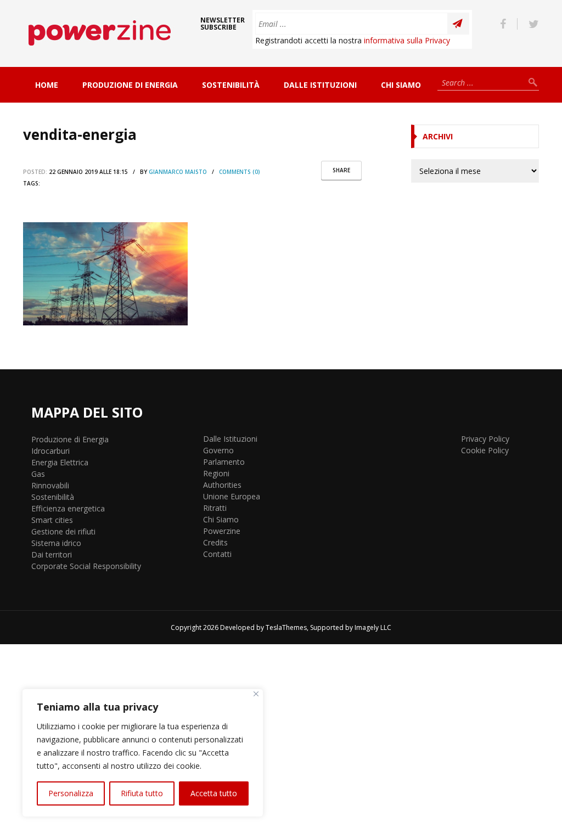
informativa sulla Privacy (407, 40)
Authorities (222, 485)
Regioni (216, 473)
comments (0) (239, 172)
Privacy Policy (485, 438)
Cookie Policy (485, 450)
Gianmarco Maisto (178, 172)
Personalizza (70, 793)
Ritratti (215, 508)
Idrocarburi (50, 451)
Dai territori (51, 554)
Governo (218, 450)
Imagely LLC (373, 627)
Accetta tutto (213, 793)
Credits (215, 542)
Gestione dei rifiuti (63, 531)
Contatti (217, 554)
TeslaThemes (286, 627)
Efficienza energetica (68, 508)
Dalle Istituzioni (320, 85)
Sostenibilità (231, 85)
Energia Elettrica (59, 462)
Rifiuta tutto (142, 793)
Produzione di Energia (130, 85)
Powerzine (221, 531)
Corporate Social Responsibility (86, 566)
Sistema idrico (56, 543)
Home (46, 85)
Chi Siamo (401, 85)
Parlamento (224, 462)
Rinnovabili (50, 485)
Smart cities (52, 520)
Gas (38, 474)
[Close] (256, 693)
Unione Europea (231, 496)
